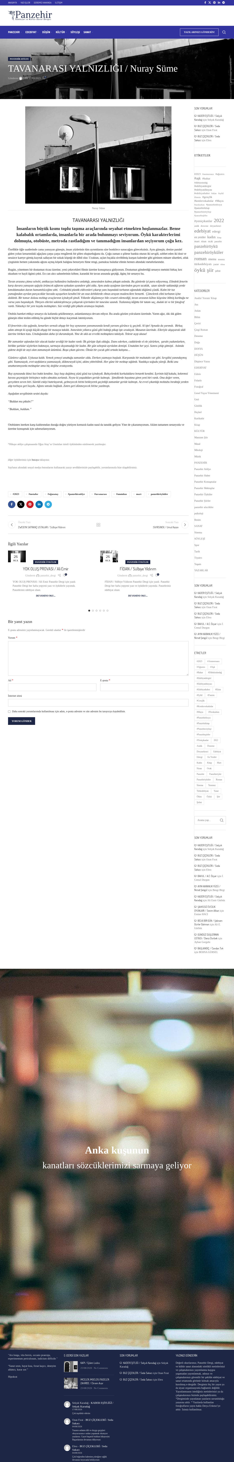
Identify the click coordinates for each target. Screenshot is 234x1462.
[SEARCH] (222, 820)
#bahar (206, 178)
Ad (10, 680)
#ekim (214, 193)
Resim (197, 520)
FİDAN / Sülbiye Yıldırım (138, 568)
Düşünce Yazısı (202, 361)
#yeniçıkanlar (203, 221)
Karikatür (199, 418)
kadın (211, 237)
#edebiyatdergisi (202, 186)
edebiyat (202, 231)
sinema (212, 259)
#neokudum (199, 205)
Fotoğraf (198, 386)
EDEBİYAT (200, 367)
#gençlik (207, 197)
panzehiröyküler (159, 494)
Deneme (198, 336)
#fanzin (197, 197)
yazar (216, 264)
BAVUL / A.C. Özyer (207, 623)
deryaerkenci (215, 226)
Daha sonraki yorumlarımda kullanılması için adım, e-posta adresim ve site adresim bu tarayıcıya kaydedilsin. (69, 711)
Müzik (197, 456)
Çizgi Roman (201, 329)
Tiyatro (198, 557)
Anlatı (197, 310)
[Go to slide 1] (89, 611)
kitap (219, 238)
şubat (217, 270)
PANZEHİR (200, 462)
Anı (196, 304)
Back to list (98, 524)
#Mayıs (219, 200)
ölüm (222, 264)
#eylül (221, 193)
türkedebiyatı (203, 264)
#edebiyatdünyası (203, 189)
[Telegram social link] (223, 2)
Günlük (198, 405)
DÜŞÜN (198, 355)
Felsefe (198, 380)
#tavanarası (100, 494)
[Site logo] (30, 15)
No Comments (101, 1368)
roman (200, 258)
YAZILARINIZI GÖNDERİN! (199, 32)
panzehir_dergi (48, 575)
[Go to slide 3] (96, 611)
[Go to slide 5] (104, 611)
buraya (35, 459)
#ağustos (220, 174)
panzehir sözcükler (204, 507)
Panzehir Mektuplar (204, 488)
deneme (204, 225)
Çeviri (197, 323)
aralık (196, 226)
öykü (199, 270)
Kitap (197, 424)
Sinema (198, 532)
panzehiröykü (206, 246)
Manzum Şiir (201, 437)
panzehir (218, 241)
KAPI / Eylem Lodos (90, 1362)
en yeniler (200, 237)
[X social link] (209, 2)
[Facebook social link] (205, 2)
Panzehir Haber (202, 475)
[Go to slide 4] (100, 611)
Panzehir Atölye (19, 59)
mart (138, 494)
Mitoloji (198, 450)
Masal (197, 444)
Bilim (197, 317)
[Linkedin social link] (219, 2)
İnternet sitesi (15, 695)
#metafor (33, 494)
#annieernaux (208, 174)
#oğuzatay (53, 494)
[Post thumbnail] (71, 1366)
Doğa (197, 342)
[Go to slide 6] (107, 611)
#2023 (16, 494)
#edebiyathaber (202, 193)
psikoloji (198, 513)
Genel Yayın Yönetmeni (206, 393)
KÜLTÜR (199, 431)
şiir (210, 270)
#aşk (197, 178)
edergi (216, 231)
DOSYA (198, 349)
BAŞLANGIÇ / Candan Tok (210, 948)
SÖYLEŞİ (199, 538)
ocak (210, 241)
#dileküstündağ (200, 182)
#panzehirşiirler (200, 216)
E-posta (105, 680)
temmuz (221, 259)
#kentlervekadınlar (204, 200)
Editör (197, 374)
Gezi (196, 399)
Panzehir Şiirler (202, 500)
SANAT (198, 526)
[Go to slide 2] (93, 611)
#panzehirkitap (202, 208)
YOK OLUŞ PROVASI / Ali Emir (46, 568)
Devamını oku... (45, 596)
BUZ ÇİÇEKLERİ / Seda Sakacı (137, 1372)
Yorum (12, 637)
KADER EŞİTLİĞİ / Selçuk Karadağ (139, 1362)
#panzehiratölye (76, 494)
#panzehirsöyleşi (202, 212)
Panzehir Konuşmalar (205, 481)
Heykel (198, 412)
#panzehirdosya (214, 204)
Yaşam (197, 564)
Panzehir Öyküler (45, 562)
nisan (203, 241)
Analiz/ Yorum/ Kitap (205, 298)
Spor (196, 545)
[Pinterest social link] (214, 2)
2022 (219, 220)
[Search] (224, 32)
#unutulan (121, 494)
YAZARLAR (201, 570)
